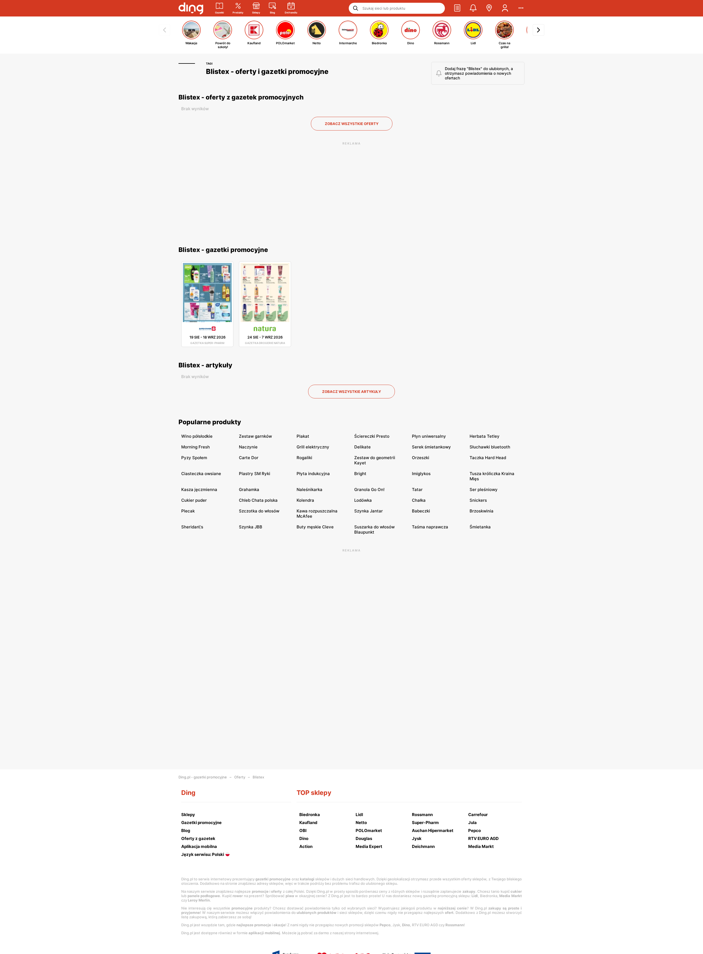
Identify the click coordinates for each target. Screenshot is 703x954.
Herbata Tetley (485, 436)
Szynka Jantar (368, 511)
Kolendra (305, 500)
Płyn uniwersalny (429, 436)
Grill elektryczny (313, 447)
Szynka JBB (250, 526)
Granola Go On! (369, 489)
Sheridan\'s (192, 526)
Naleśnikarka (309, 489)
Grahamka (249, 489)
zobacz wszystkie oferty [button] (351, 123)
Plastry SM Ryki (254, 473)
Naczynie (248, 447)
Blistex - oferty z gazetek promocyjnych (241, 97)
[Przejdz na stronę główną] (190, 8)
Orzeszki (420, 457)
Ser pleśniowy (484, 489)
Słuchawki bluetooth (490, 447)
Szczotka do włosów (259, 511)
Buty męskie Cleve (315, 526)
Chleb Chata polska (258, 500)
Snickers (478, 500)
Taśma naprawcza (430, 526)
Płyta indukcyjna (313, 473)
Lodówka (363, 500)
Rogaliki (304, 457)
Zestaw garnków (255, 436)
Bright (360, 473)
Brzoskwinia (481, 511)
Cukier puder (194, 500)
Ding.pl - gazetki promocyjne (202, 777)
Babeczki (421, 511)
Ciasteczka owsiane (201, 473)
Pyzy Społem (194, 457)
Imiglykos (421, 473)
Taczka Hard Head (488, 457)
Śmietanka (480, 526)
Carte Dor (248, 457)
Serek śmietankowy (431, 447)
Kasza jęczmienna (199, 489)
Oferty (239, 777)
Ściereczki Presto (371, 436)
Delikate (362, 447)
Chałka (419, 500)
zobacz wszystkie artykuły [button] (351, 391)
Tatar (417, 489)
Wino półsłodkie (197, 436)
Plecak (188, 511)
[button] (457, 8)
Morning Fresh (195, 447)
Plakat (303, 436)
